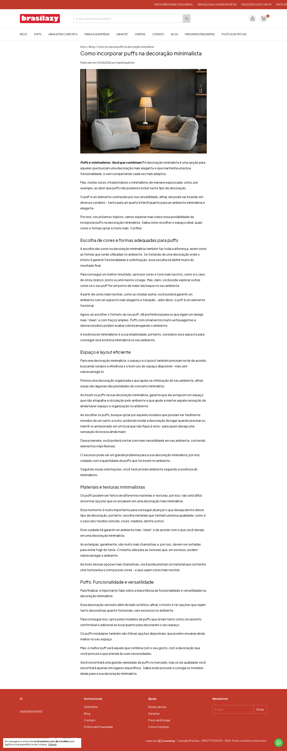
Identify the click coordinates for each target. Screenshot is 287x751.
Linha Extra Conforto (63, 34)
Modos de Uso (157, 707)
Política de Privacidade (98, 727)
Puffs (38, 34)
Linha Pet (122, 34)
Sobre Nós (91, 707)
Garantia (154, 713)
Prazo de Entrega (159, 720)
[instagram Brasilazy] (21, 698)
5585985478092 (31, 711)
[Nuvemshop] (160, 741)
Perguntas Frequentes (200, 34)
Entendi (52, 744)
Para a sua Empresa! (97, 34)
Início (23, 34)
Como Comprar (158, 727)
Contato (158, 34)
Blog (174, 34)
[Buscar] (187, 18)
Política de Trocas (234, 34)
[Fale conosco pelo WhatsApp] (278, 742)
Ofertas (140, 34)
